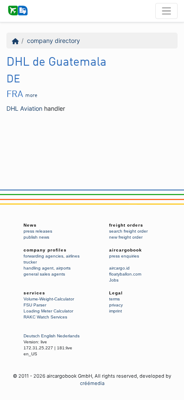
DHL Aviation (24, 108)
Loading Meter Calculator (48, 311)
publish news (36, 237)
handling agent (38, 268)
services (34, 293)
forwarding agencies (43, 256)
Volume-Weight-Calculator (49, 299)
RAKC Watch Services (45, 317)
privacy (116, 305)
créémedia (92, 383)
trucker (30, 262)
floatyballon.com (125, 274)
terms (114, 299)
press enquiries (124, 256)
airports (63, 268)
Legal (116, 293)
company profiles (45, 250)
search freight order (128, 231)
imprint (115, 311)
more (31, 95)
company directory (53, 40)
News (30, 225)
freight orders (126, 225)
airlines (73, 256)
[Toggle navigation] (166, 10)
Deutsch (32, 335)
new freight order (125, 237)
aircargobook (125, 250)
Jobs (114, 280)
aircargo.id (119, 268)
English (48, 335)
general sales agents (44, 274)
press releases (38, 231)
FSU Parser (35, 305)
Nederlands (68, 335)
